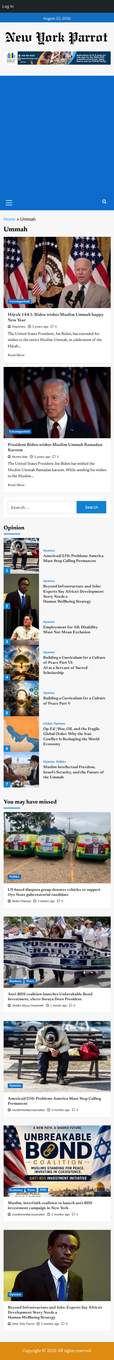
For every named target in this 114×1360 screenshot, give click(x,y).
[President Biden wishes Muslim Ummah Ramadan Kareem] (57, 402)
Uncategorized (19, 301)
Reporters (19, 326)
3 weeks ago (46, 901)
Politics (61, 761)
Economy (16, 1190)
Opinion (49, 550)
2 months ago (60, 1110)
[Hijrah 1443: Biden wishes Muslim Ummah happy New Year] (57, 272)
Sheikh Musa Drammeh (28, 1005)
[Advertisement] (57, 135)
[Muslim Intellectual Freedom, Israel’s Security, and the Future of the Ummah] (21, 769)
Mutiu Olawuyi (21, 901)
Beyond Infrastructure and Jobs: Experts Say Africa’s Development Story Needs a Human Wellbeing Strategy (55, 1313)
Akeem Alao (20, 456)
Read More (16, 355)
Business (15, 981)
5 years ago (40, 326)
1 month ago (58, 1005)
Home (9, 219)
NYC (43, 1190)
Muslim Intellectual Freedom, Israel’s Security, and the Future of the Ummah (73, 772)
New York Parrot (23, 1323)
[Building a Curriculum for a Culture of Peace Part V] (21, 698)
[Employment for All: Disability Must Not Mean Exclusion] (21, 627)
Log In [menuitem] (8, 6)
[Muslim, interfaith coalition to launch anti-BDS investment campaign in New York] (57, 1161)
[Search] (104, 202)
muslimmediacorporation (28, 1110)
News (30, 981)
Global (47, 723)
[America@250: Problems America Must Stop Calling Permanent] (21, 556)
